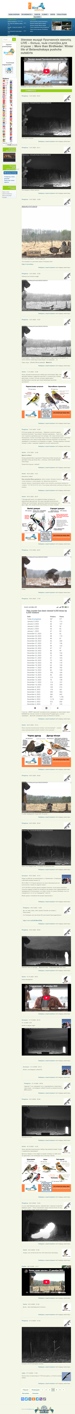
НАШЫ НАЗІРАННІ (14, 14)
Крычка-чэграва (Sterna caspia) (38, 23)
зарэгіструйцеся (33, 86)
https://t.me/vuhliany (27, 264)
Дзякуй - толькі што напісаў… (15, 27)
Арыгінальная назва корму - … (16, 31)
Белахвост (25, 875)
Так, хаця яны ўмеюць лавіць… (16, 23)
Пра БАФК (37, 17)
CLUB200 (45, 14)
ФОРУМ (52, 14)
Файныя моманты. (12, 21)
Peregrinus (25, 96)
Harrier (24, 372)
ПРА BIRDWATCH (26, 14)
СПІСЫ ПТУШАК (61, 14)
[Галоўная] (37, 6)
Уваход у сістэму (11, 173)
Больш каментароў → (13, 35)
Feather (24, 1266)
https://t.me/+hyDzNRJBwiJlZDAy (32, 920)
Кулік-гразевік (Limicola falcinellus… (39, 21)
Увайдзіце (24, 86)
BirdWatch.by (30, 1409)
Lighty (23, 1373)
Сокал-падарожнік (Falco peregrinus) (39, 27)
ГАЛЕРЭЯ (37, 14)
